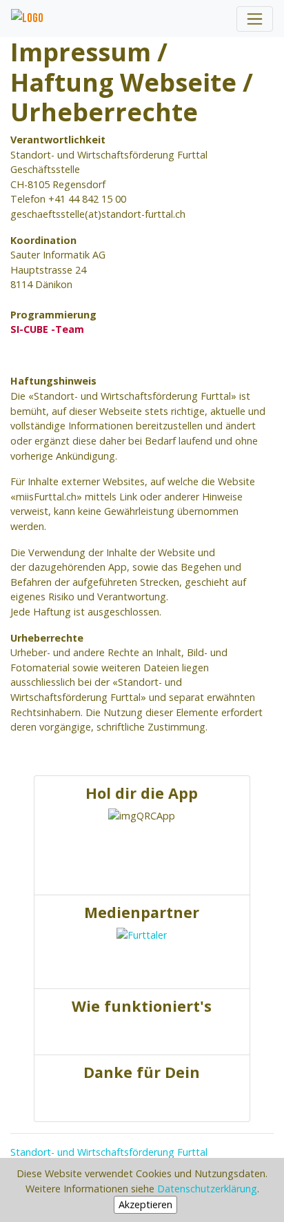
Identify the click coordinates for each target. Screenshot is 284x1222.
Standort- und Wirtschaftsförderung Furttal (108, 1152)
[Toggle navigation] (254, 19)
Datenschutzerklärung (207, 1188)
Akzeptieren (145, 1204)
